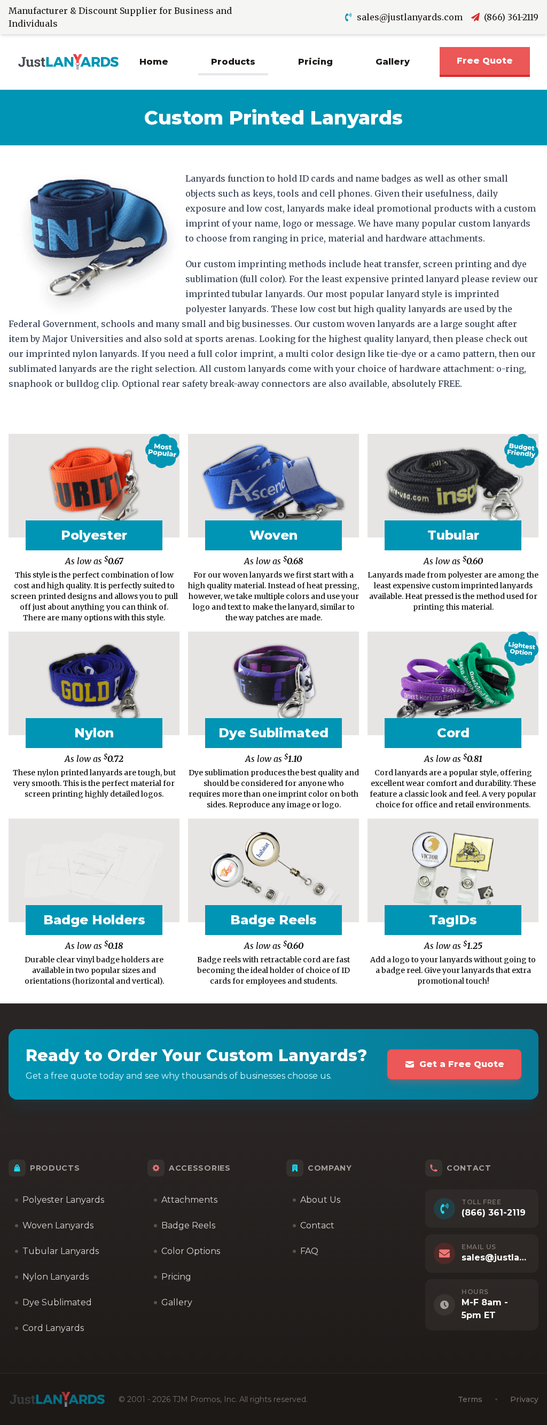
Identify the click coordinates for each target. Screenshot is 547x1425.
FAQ (309, 1251)
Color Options (190, 1251)
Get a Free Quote (461, 1064)
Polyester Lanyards (63, 1200)
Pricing (315, 62)
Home (153, 62)
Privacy (524, 1399)
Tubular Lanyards (60, 1251)
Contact (317, 1225)
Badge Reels (188, 1225)
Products (233, 62)
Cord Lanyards (53, 1328)
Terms (470, 1399)
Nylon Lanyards (55, 1277)
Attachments (189, 1200)
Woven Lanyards (57, 1225)
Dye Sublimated (57, 1302)
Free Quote (485, 61)
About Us (320, 1200)
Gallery (393, 62)
